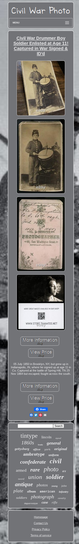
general (54, 443)
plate (18, 490)
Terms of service (40, 535)
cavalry (62, 498)
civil (56, 461)
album (31, 491)
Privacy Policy (41, 529)
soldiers (21, 498)
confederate (33, 462)
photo (51, 469)
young (55, 486)
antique (24, 484)
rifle (55, 502)
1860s (27, 443)
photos (42, 485)
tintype (29, 435)
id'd (64, 471)
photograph (42, 497)
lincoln (46, 437)
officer (36, 449)
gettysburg (22, 448)
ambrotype (34, 454)
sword (21, 478)
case (45, 502)
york (47, 449)
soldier (55, 476)
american (47, 491)
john (64, 485)
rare (35, 470)
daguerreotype (31, 503)
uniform (54, 455)
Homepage (41, 517)
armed (21, 470)
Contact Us (41, 523)
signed (58, 438)
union (35, 477)
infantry (63, 491)
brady (40, 445)
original (60, 449)
